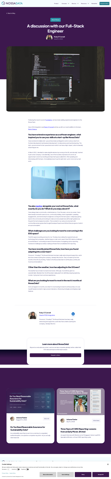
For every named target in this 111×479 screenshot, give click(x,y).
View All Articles (97, 382)
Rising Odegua (32, 129)
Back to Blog (10, 13)
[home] (12, 3)
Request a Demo (55, 355)
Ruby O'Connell (49, 127)
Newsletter (94, 3)
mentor (39, 206)
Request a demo (104, 3)
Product (56, 3)
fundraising (49, 120)
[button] (65, 3)
